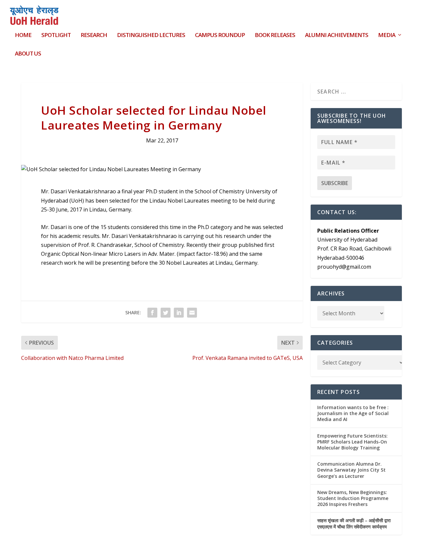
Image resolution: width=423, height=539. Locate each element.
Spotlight (56, 35)
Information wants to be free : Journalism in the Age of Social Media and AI (353, 413)
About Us (28, 54)
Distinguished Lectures (151, 35)
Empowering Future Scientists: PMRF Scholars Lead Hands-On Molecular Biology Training (352, 442)
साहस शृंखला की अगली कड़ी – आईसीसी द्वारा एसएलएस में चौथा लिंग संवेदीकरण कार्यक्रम (354, 523)
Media (386, 35)
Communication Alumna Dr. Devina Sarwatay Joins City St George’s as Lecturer (351, 470)
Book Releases (275, 35)
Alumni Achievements (336, 35)
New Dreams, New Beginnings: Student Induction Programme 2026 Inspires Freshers (352, 498)
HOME (23, 35)
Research (94, 35)
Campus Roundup (220, 35)
